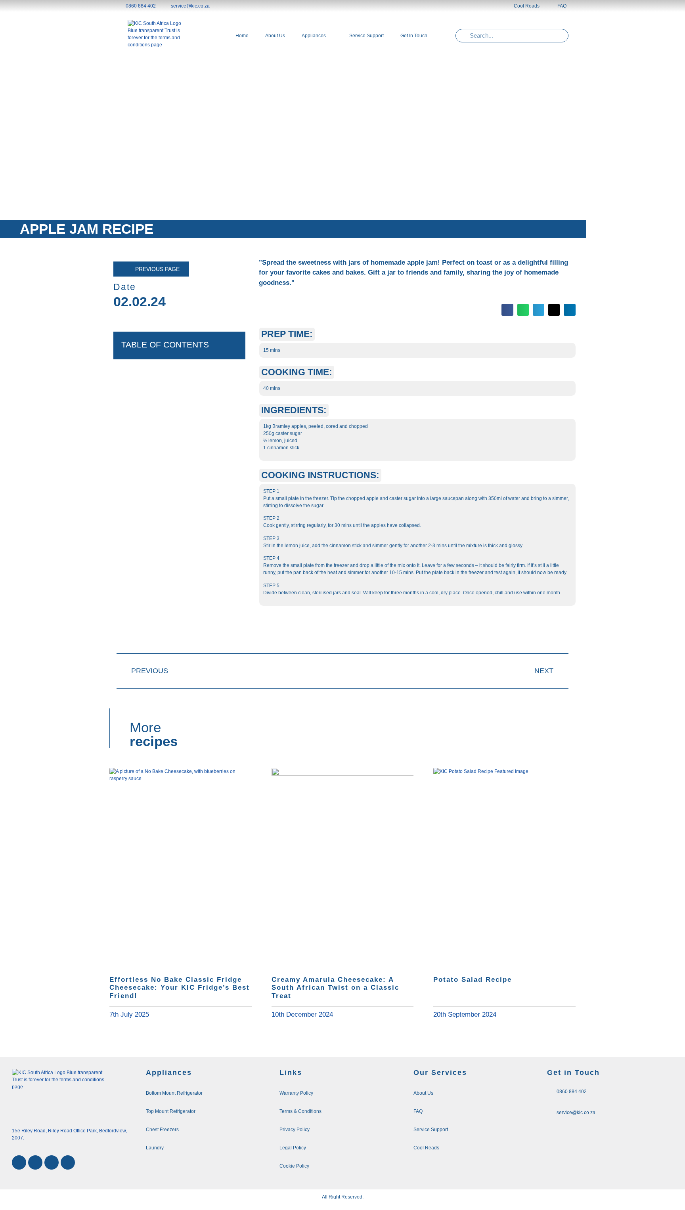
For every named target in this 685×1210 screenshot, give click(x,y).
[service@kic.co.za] (550, 1112)
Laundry (155, 1148)
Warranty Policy (296, 1093)
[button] (507, 309)
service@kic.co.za (576, 1112)
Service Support (430, 1129)
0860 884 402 (572, 1091)
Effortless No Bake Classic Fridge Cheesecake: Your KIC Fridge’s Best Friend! (179, 988)
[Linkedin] (51, 1162)
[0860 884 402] (550, 1091)
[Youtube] (68, 1162)
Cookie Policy (294, 1166)
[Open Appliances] (330, 35)
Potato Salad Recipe (472, 979)
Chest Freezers (162, 1129)
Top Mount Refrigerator (170, 1111)
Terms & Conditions (300, 1111)
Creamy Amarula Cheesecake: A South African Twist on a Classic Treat (335, 988)
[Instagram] (35, 1162)
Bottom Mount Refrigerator (174, 1093)
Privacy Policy (294, 1129)
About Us (423, 1093)
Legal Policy (292, 1148)
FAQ (561, 6)
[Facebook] (19, 1162)
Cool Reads (527, 6)
